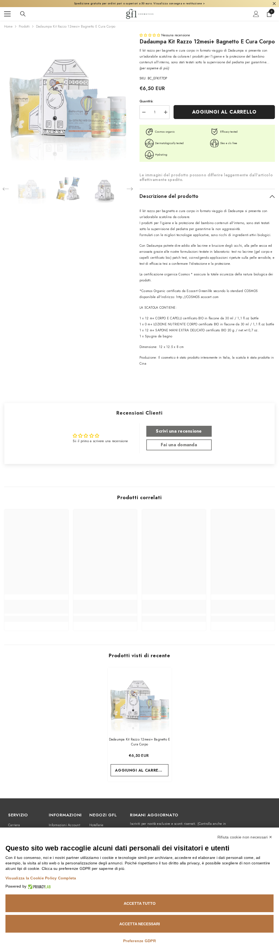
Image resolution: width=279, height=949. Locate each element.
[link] (36, 607)
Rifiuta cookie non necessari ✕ (244, 837)
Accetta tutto (140, 903)
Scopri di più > (198, 3)
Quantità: (146, 101)
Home (8, 26)
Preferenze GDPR (139, 941)
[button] (6, 189)
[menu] (7, 14)
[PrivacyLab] (38, 886)
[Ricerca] (23, 14)
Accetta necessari (139, 924)
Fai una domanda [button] (179, 445)
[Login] (256, 14)
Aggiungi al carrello (224, 111)
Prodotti (24, 26)
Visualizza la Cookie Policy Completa (40, 878)
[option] (67, 96)
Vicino (274, 4)
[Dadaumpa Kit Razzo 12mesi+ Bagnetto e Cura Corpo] (140, 699)
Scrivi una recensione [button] (179, 431)
